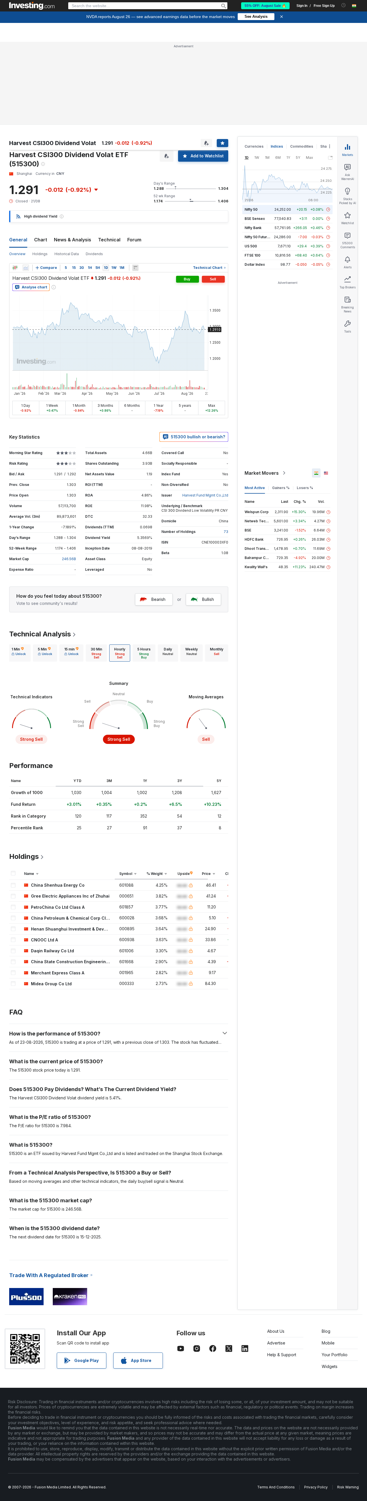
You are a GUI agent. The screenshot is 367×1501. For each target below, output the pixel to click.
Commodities (301, 146)
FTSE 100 (252, 255)
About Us (275, 1331)
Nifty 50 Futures (258, 237)
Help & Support (281, 1354)
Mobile (328, 1342)
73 (226, 531)
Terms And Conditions (276, 1487)
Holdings (40, 254)
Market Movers (262, 473)
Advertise (276, 1342)
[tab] (19, 653)
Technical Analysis (40, 634)
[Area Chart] (26, 268)
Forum (134, 240)
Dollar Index (255, 264)
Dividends (94, 254)
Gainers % (281, 488)
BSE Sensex (255, 218)
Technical (109, 240)
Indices (277, 146)
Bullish (208, 599)
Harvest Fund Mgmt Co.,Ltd (205, 495)
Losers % (305, 488)
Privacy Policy (316, 1487)
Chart (40, 240)
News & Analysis (72, 240)
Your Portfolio (335, 1354)
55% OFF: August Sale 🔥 (265, 6)
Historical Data (66, 254)
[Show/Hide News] (135, 268)
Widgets (329, 1366)
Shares (326, 146)
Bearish (158, 599)
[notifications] (343, 5)
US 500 (251, 246)
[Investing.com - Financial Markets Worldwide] (31, 6)
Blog (326, 1331)
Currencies (254, 146)
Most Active (255, 488)
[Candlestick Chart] (15, 268)
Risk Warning (348, 1487)
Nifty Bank (253, 228)
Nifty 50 (251, 209)
